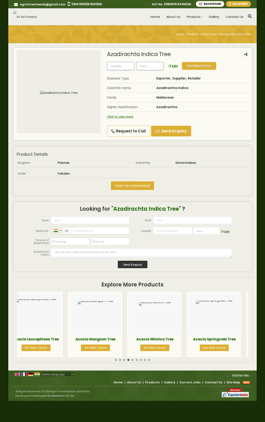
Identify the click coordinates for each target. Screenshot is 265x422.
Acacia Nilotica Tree (109, 339)
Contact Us (234, 17)
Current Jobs (190, 382)
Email (148, 220)
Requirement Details (41, 253)
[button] (86, 4)
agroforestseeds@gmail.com (42, 4)
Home (155, 17)
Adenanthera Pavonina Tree (228, 341)
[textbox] (150, 66)
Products (194, 17)
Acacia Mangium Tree (50, 339)
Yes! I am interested (132, 185)
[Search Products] (249, 16)
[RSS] (246, 382)
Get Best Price (199, 66)
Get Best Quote (50, 348)
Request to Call (130, 131)
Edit (174, 66)
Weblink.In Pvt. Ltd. (63, 396)
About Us (173, 17)
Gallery (214, 17)
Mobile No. (42, 231)
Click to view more (120, 117)
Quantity (146, 231)
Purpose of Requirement (41, 242)
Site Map (233, 382)
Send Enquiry (173, 131)
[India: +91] (57, 230)
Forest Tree (209, 34)
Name (45, 220)
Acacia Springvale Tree (169, 339)
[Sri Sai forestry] (25, 16)
